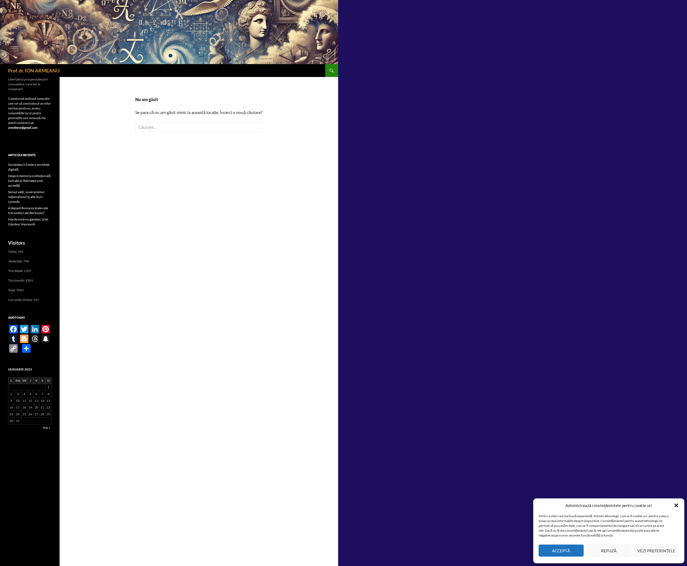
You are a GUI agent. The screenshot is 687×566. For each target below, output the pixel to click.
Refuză (608, 550)
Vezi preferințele (656, 550)
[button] (676, 505)
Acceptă (561, 550)
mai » (46, 427)
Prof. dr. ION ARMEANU (34, 70)
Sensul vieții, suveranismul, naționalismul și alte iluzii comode (26, 197)
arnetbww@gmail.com (22, 128)
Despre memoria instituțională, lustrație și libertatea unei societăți (29, 181)
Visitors (16, 243)
